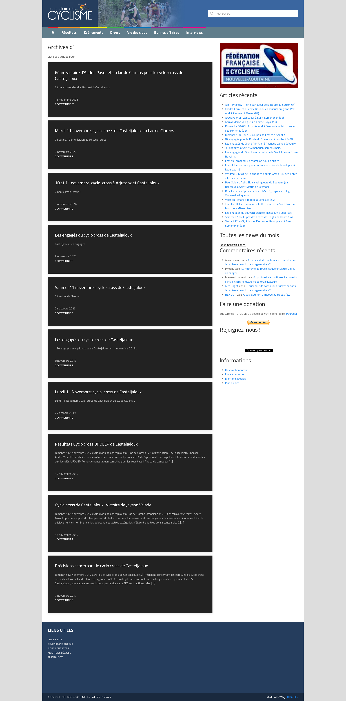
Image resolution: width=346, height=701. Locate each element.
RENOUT (230, 294)
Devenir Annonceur (236, 370)
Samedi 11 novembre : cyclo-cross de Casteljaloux (100, 287)
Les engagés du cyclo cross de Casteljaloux (93, 235)
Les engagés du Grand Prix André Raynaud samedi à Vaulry (260, 143)
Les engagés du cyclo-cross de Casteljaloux (94, 339)
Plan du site (232, 383)
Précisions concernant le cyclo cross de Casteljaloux (101, 565)
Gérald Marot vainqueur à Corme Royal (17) (251, 122)
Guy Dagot (231, 286)
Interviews (194, 32)
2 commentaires (64, 104)
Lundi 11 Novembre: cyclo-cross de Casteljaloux (98, 391)
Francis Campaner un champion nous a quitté (252, 161)
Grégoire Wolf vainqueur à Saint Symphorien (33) (254, 117)
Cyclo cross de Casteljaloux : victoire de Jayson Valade (103, 505)
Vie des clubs (137, 32)
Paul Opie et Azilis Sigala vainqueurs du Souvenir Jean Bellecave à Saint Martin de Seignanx (257, 184)
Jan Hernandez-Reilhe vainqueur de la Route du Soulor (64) (260, 104)
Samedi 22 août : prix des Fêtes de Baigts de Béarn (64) (259, 217)
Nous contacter (234, 374)
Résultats (69, 32)
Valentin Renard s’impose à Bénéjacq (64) (250, 199)
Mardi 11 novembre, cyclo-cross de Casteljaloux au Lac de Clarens (114, 130)
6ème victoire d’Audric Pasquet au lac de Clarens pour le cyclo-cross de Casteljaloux (119, 75)
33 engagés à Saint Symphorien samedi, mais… (253, 148)
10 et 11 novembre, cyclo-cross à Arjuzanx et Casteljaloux (107, 182)
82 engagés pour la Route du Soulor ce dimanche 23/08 (259, 139)
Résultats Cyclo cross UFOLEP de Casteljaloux (96, 444)
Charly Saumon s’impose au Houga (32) (266, 294)
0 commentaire (64, 156)
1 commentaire (64, 539)
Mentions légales (235, 378)
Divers (115, 32)
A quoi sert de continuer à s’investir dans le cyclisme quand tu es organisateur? (261, 262)
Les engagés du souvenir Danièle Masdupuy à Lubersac (258, 212)
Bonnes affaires (166, 32)
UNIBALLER (292, 697)
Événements (93, 32)
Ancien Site (55, 639)
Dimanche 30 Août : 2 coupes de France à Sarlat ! (255, 135)
